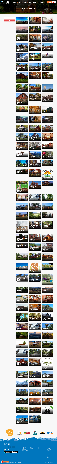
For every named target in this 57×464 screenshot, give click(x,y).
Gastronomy (48, 448)
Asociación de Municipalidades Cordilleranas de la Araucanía (12, 462)
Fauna (39, 448)
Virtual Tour (31, 449)
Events (22, 456)
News (22, 455)
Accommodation (49, 454)
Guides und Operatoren (48, 456)
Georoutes (31, 448)
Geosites (31, 447)
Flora (39, 447)
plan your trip (41, 2)
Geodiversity (40, 446)
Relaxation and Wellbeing (49, 450)
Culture (39, 449)
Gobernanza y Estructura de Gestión (25, 450)
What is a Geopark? (24, 446)
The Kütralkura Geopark (24, 448)
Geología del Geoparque (23, 452)
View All (48, 457)
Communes (31, 446)
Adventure (48, 447)
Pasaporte (50, 2)
